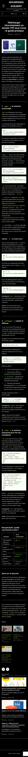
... (9, 694)
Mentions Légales (16, 753)
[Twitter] (14, 13)
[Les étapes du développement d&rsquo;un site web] (18, 629)
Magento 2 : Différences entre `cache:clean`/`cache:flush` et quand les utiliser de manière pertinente (13, 725)
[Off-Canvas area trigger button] (2, 13)
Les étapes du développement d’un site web (18, 636)
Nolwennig (11, 34)
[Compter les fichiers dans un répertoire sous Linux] (7, 629)
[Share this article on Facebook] (3, 669)
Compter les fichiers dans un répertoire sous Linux (6, 636)
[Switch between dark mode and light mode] (23, 13)
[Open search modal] (25, 13)
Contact (9, 753)
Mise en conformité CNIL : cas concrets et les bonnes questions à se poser (7, 657)
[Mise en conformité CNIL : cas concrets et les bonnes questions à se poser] (7, 649)
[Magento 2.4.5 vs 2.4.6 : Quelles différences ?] (14, 704)
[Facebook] (12, 13)
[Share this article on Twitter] (7, 669)
